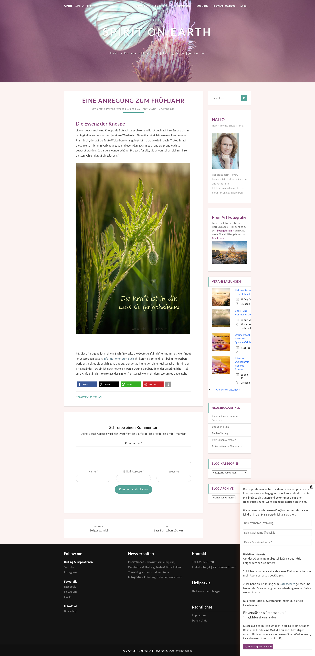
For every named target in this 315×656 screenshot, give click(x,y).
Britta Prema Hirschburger (115, 108)
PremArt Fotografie (224, 5)
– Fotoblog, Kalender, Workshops (155, 577)
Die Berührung (220, 433)
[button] (87, 384)
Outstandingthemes (180, 650)
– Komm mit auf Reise (148, 572)
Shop (244, 5)
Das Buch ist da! (220, 426)
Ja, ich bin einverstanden (260, 617)
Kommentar (133, 443)
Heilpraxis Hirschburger (206, 591)
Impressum (199, 615)
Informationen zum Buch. (119, 358)
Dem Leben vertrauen (224, 439)
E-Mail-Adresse (133, 471)
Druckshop (70, 611)
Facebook (70, 586)
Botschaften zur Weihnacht (227, 446)
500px (67, 596)
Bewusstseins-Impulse (89, 397)
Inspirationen (182, 5)
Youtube (69, 567)
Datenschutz (287, 584)
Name (93, 471)
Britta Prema (142, 5)
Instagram (70, 572)
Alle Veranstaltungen (228, 389)
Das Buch (202, 5)
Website (174, 471)
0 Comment (167, 108)
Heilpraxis (161, 5)
